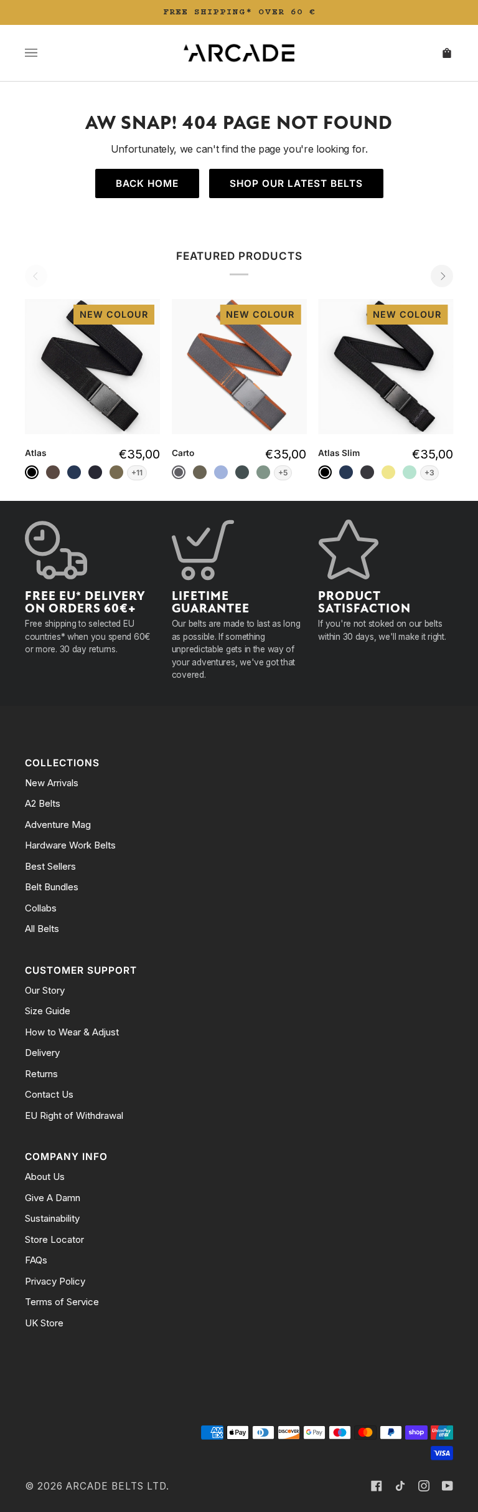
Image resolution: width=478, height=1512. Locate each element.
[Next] (442, 276)
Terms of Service (62, 1302)
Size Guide (47, 1011)
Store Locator (54, 1239)
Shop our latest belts (296, 183)
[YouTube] (447, 1485)
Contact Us (49, 1094)
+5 (283, 472)
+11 (137, 472)
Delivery (42, 1052)
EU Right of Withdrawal (74, 1115)
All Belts (42, 928)
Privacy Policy (55, 1281)
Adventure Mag (58, 824)
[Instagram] (423, 1485)
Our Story (45, 990)
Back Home (147, 183)
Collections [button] (62, 763)
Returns (41, 1074)
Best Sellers (50, 866)
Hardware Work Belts (70, 845)
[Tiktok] (400, 1485)
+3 (429, 472)
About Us (45, 1176)
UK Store (44, 1323)
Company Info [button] (66, 1157)
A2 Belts (42, 803)
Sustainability (52, 1218)
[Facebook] (376, 1485)
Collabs (41, 908)
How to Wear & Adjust (72, 1032)
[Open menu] (43, 53)
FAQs (36, 1260)
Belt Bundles (51, 887)
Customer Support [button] (81, 970)
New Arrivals (51, 783)
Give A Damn (52, 1198)
